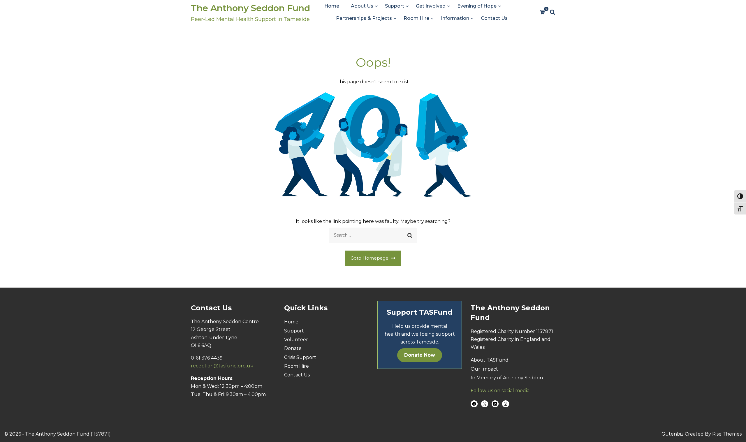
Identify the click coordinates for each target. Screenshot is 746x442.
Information (455, 18)
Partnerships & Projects (364, 18)
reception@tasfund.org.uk (222, 366)
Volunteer (296, 339)
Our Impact (484, 369)
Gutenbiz (673, 434)
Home (331, 6)
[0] (542, 12)
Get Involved (431, 6)
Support (394, 6)
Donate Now (419, 355)
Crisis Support (300, 357)
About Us (362, 6)
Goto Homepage (370, 258)
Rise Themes (727, 434)
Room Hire (416, 18)
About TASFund (490, 360)
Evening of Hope (477, 6)
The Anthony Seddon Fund (250, 8)
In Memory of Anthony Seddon (507, 378)
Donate (293, 348)
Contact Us (494, 18)
